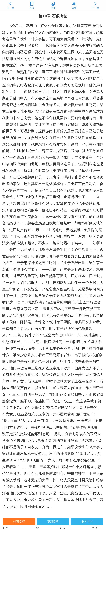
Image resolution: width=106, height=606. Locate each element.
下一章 (95, 8)
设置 (74, 8)
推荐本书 (87, 521)
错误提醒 (19, 521)
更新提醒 (53, 521)
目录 (31, 8)
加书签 (62, 528)
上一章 (10, 8)
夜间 (53, 8)
